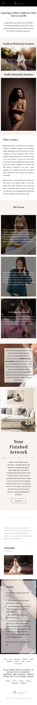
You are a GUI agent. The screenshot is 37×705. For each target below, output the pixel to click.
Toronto (14, 681)
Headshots (9, 661)
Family (31, 659)
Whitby (8, 681)
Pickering (28, 681)
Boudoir (17, 661)
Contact (28, 661)
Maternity (17, 659)
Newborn (25, 659)
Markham (23, 683)
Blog (22, 661)
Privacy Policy (18, 663)
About (10, 659)
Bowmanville (14, 683)
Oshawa (21, 681)
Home (5, 659)
